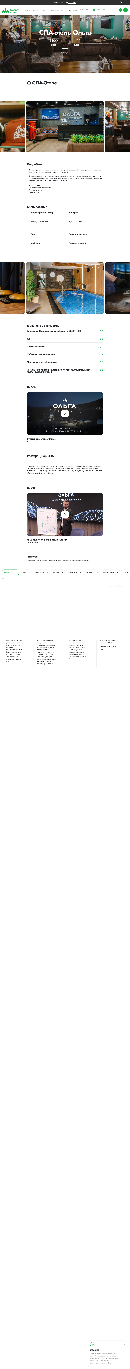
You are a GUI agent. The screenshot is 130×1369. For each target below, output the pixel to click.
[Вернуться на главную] (10, 11)
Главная (44, 21)
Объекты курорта (54, 21)
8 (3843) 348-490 (75, 222)
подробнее (72, 2)
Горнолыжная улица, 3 (77, 243)
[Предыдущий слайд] (92, 106)
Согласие (98, 1356)
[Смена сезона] (93, 10)
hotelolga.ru (35, 243)
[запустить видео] (65, 413)
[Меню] (125, 10)
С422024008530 (35, 192)
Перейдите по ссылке (39, 222)
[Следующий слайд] (98, 106)
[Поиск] (120, 10)
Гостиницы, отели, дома (68, 21)
